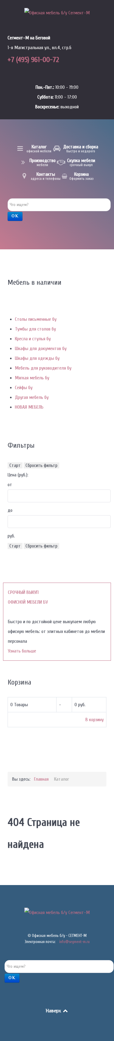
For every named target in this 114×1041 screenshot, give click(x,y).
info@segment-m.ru (74, 941)
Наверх (54, 1011)
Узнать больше (22, 651)
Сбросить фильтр (41, 465)
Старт (15, 465)
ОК (15, 216)
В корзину (94, 719)
